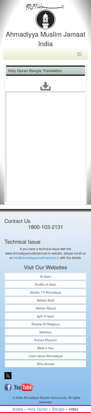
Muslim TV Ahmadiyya (45, 292)
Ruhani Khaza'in (45, 340)
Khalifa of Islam (45, 284)
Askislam (45, 332)
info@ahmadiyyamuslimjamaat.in (36, 257)
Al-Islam (45, 276)
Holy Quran (38, 409)
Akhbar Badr (45, 300)
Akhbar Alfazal (46, 308)
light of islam (45, 316)
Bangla (58, 409)
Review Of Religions (46, 324)
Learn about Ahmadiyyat (45, 356)
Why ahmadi (45, 364)
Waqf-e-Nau (45, 348)
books (18, 409)
